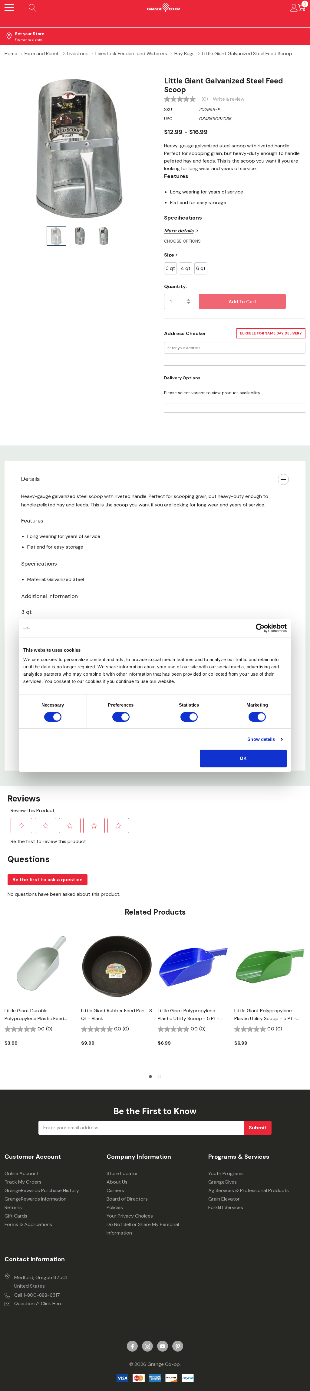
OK (243, 758)
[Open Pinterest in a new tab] (178, 1346)
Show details (261, 739)
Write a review (228, 99)
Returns (13, 1207)
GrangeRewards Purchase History (42, 1190)
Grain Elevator (224, 1199)
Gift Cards (16, 1216)
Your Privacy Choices (130, 1216)
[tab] (150, 1076)
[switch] (121, 717)
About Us (117, 1182)
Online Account (22, 1173)
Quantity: (175, 286)
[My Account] (294, 7)
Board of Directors (127, 1199)
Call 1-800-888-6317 (37, 1295)
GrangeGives (222, 1182)
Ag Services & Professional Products (248, 1190)
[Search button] (32, 7)
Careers (115, 1190)
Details (30, 479)
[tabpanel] (40, 998)
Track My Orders (23, 1182)
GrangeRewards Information (36, 1199)
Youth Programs (226, 1173)
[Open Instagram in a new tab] (147, 1346)
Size (171, 255)
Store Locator (122, 1173)
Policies (115, 1207)
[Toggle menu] (9, 7)
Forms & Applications (28, 1224)
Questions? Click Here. (39, 1303)
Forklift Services (225, 1207)
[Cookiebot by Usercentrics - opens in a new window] (260, 628)
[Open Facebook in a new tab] (132, 1346)
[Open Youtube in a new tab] (162, 1346)
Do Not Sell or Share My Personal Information (143, 1228)
